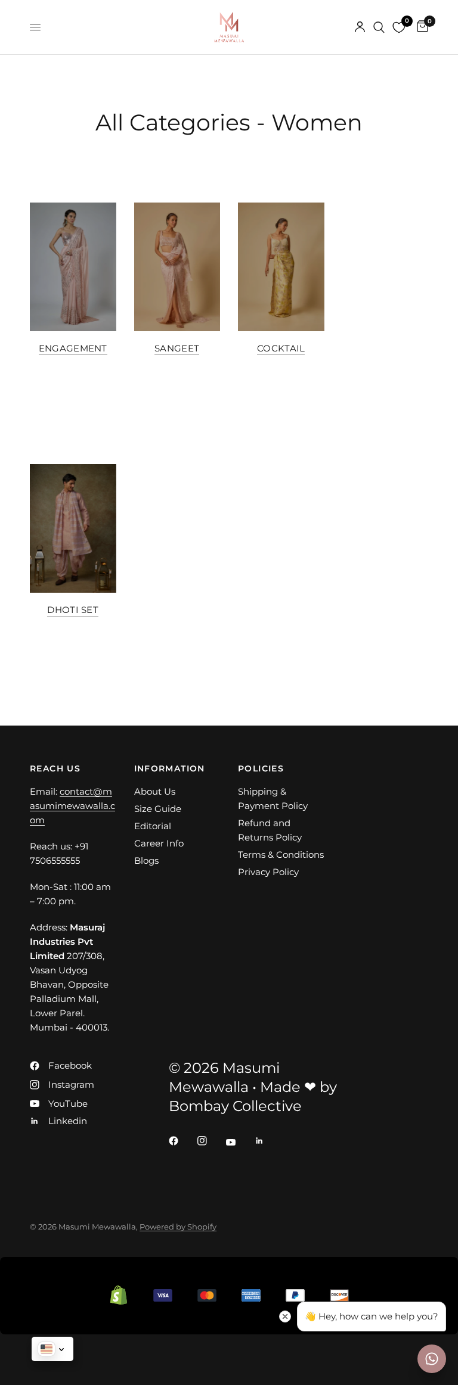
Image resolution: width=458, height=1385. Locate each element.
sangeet (176, 348)
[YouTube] (239, 1142)
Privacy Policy (268, 871)
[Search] (379, 27)
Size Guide (157, 808)
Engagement (73, 348)
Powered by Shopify (178, 1226)
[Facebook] (182, 1141)
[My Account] (360, 27)
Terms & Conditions (281, 854)
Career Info (159, 843)
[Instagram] (210, 1141)
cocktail (281, 348)
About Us (154, 791)
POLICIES (261, 768)
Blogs (146, 860)
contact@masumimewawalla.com (72, 806)
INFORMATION (169, 768)
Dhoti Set (72, 610)
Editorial (152, 826)
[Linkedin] (268, 1141)
